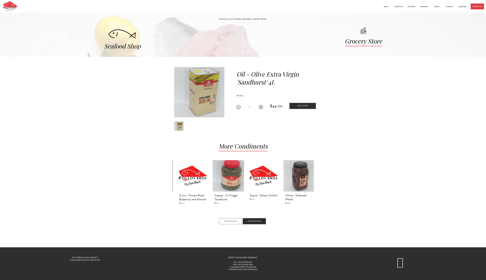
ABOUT (386, 6)
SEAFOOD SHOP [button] (230, 221)
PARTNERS (411, 6)
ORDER (436, 6)
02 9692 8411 (462, 6)
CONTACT (449, 6)
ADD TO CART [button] (302, 106)
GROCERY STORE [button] (254, 221)
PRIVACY (94, 257)
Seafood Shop (122, 46)
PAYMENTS (424, 6)
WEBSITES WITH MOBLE (85, 262)
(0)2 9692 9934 (246, 264)
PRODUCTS (399, 6)
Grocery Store (363, 41)
